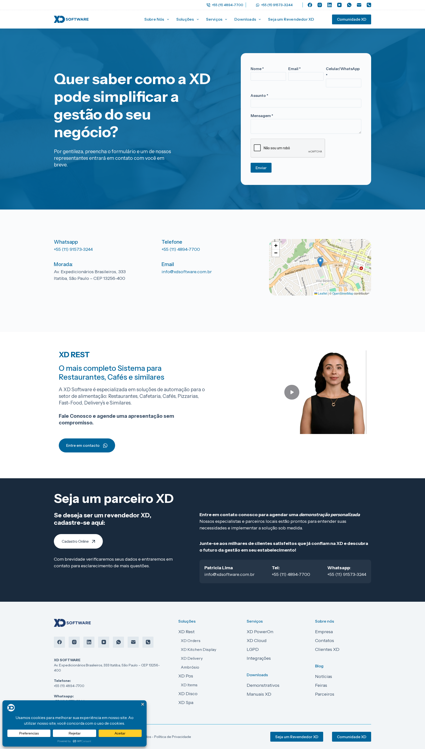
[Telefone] (369, 5)
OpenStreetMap (342, 293)
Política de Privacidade (172, 736)
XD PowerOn (260, 631)
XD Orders (190, 640)
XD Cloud (257, 640)
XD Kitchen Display (198, 649)
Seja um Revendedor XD (291, 19)
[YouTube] (339, 5)
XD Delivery (192, 658)
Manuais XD (259, 694)
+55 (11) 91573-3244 (277, 5)
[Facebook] (310, 5)
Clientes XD (327, 649)
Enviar (261, 167)
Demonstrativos (263, 685)
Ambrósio (190, 667)
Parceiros (324, 694)
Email (294, 68)
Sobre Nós (154, 19)
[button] (320, 262)
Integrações (259, 658)
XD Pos (185, 676)
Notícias (323, 676)
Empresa (324, 631)
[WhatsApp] (349, 5)
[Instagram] (320, 5)
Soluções (185, 19)
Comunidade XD (351, 19)
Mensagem (262, 115)
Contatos (324, 640)
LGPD (253, 649)
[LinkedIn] (329, 5)
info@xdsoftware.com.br (187, 271)
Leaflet (322, 293)
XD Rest (186, 631)
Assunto (259, 95)
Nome (257, 68)
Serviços (214, 19)
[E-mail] (359, 5)
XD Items (189, 684)
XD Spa (185, 702)
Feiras (321, 685)
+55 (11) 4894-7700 (227, 5)
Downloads (245, 19)
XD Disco (187, 693)
